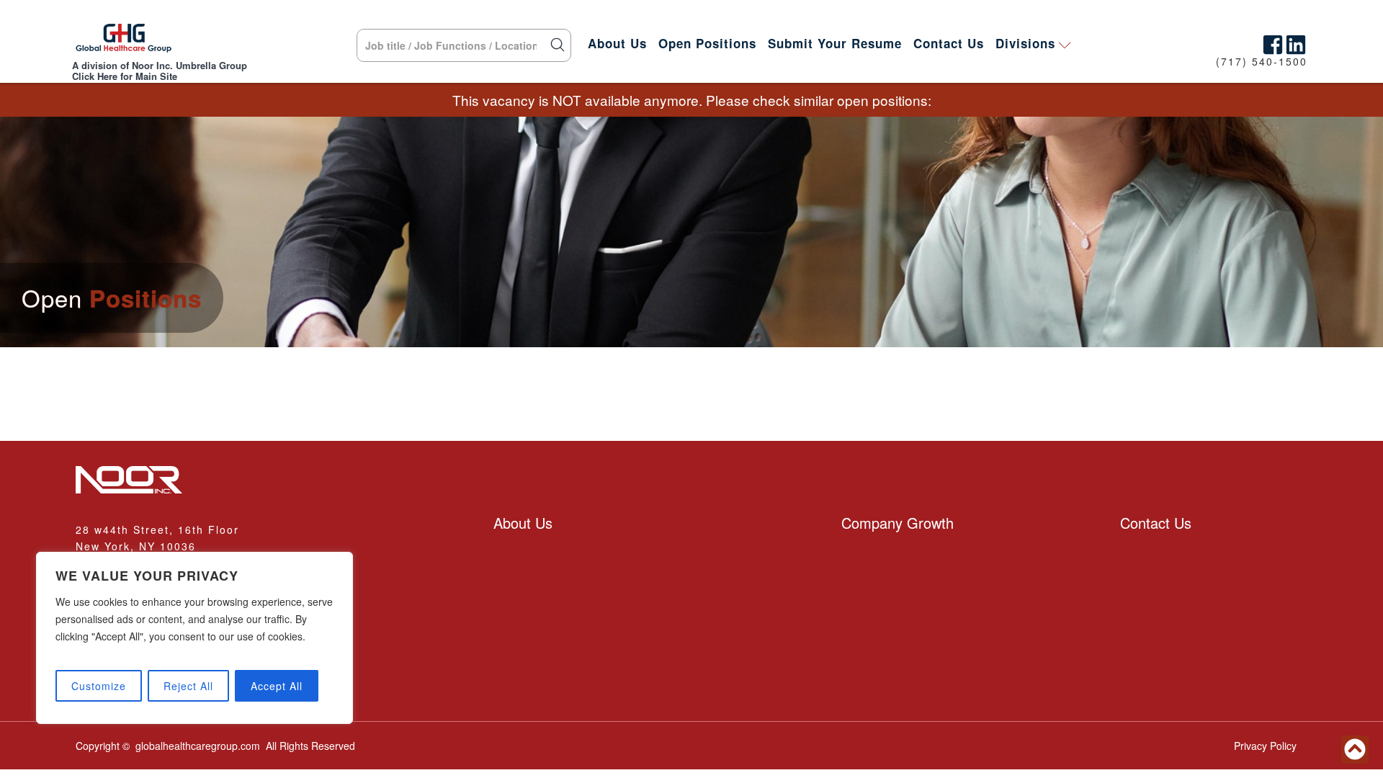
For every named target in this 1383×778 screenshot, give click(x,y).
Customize (98, 686)
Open (112, 298)
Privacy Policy (1265, 745)
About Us (617, 43)
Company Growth (897, 522)
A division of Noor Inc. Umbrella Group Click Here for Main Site (159, 70)
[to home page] (274, 481)
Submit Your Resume (835, 43)
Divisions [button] (1025, 43)
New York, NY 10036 (136, 546)
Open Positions (707, 43)
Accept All (277, 686)
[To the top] (1355, 749)
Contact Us (948, 43)
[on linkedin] (1296, 41)
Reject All (188, 686)
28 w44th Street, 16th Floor (157, 529)
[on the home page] (123, 41)
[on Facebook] (1273, 41)
